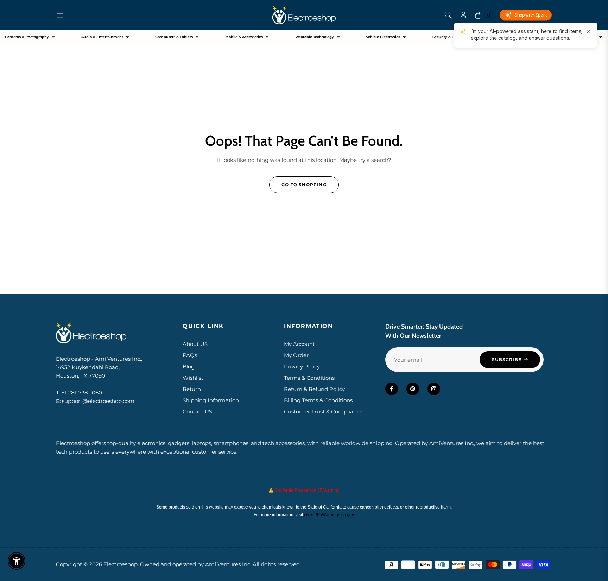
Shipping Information (211, 400)
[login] (463, 15)
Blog (189, 366)
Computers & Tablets (174, 36)
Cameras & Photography (27, 36)
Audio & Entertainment (102, 36)
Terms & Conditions (309, 377)
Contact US (197, 411)
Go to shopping (304, 184)
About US (195, 344)
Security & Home (447, 36)
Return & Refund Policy (314, 389)
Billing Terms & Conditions (318, 400)
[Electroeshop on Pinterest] (412, 389)
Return (192, 389)
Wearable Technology (314, 36)
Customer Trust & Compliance (323, 411)
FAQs (190, 355)
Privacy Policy (302, 366)
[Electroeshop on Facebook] (391, 389)
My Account (299, 344)
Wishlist (193, 377)
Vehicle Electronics (383, 36)
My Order (296, 355)
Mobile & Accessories (244, 36)
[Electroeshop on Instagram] (434, 389)
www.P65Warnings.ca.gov (329, 514)
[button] (448, 15)
